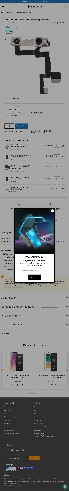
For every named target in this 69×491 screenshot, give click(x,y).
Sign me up (34, 277)
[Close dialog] (52, 210)
